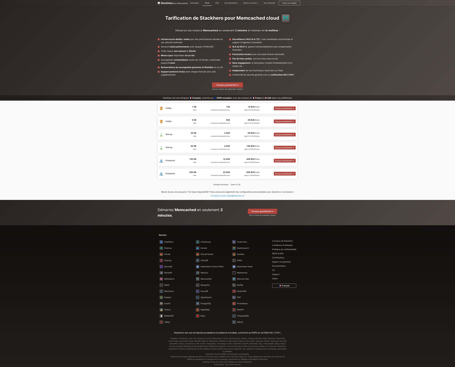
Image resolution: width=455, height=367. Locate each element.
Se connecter (269, 3)
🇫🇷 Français (284, 285)
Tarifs (207, 3)
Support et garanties (281, 262)
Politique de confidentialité (284, 249)
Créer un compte (289, 3)
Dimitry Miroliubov (245, 362)
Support (276, 274)
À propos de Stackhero (282, 241)
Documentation (231, 3)
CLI (273, 270)
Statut (275, 278)
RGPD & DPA (278, 253)
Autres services (250, 3)
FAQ (217, 3)
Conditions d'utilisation (282, 245)
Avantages (194, 3)
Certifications (278, 257)
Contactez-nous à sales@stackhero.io (228, 195)
